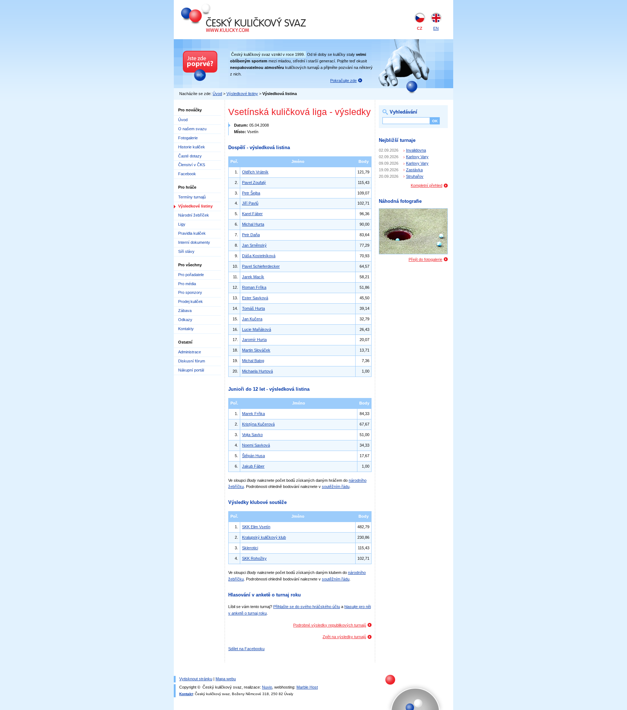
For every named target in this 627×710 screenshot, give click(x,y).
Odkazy (185, 319)
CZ (419, 28)
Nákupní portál (191, 370)
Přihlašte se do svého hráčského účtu (306, 606)
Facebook (187, 174)
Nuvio (267, 687)
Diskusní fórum (191, 361)
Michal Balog (253, 360)
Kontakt (186, 694)
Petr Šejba (251, 193)
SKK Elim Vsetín (256, 527)
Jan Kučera (252, 319)
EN (436, 28)
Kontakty (186, 329)
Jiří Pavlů (250, 203)
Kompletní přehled (426, 185)
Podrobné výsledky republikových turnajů (329, 625)
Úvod (217, 93)
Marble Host (307, 687)
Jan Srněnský (254, 245)
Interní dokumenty (194, 242)
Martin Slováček (256, 350)
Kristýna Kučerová (258, 424)
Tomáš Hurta (253, 308)
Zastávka (414, 170)
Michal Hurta (253, 224)
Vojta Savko (252, 434)
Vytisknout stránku (195, 679)
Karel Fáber (252, 214)
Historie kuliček (191, 147)
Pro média (187, 284)
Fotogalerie (188, 138)
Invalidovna (416, 150)
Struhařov (414, 176)
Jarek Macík (253, 277)
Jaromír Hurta (254, 339)
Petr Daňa (251, 235)
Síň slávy (186, 251)
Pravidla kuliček (192, 233)
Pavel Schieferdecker (261, 266)
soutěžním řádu (335, 486)
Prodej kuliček (190, 301)
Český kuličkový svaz (214, 6)
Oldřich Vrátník (255, 172)
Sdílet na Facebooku (246, 649)
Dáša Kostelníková (258, 256)
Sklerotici (250, 548)
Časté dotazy (190, 156)
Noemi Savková (256, 445)
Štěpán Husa (253, 456)
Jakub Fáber (253, 466)
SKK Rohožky (254, 558)
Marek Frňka (253, 413)
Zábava (185, 310)
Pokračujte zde (343, 80)
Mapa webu (226, 679)
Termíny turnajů (192, 197)
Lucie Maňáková (256, 329)
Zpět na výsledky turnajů (344, 637)
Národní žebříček (193, 215)
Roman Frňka (254, 287)
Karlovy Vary (417, 157)
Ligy (181, 224)
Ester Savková (255, 298)
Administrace (189, 352)
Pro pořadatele (191, 274)
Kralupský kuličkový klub (264, 537)
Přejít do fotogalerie (425, 259)
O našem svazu (192, 129)
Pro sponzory (190, 292)
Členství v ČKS (191, 165)
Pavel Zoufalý (254, 182)
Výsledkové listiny (242, 93)
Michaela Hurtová (257, 371)
